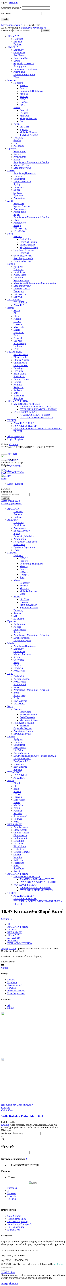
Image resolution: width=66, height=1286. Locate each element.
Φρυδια (17, 140)
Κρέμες (17, 154)
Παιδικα (11, 264)
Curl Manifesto (21, 365)
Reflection (18, 387)
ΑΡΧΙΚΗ (12, 454)
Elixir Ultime (20, 373)
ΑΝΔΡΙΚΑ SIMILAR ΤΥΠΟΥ (35, 415)
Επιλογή (5, 1124)
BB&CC (24, 85)
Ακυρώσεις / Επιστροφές (19, 1224)
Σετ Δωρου (19, 291)
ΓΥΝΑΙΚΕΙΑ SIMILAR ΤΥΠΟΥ (36, 417)
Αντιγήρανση (20, 157)
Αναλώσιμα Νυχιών (23, 258)
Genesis (17, 382)
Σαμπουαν (18, 49)
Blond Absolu (20, 357)
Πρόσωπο (18, 82)
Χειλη (16, 124)
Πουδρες (24, 102)
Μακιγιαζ (12, 80)
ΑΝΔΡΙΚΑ (12, 47)
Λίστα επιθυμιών (15, 436)
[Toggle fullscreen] (8, 1267)
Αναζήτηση (6, 1133)
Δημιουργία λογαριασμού (33, 27)
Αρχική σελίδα (8, 948)
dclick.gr (58, 1264)
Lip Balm (18, 277)
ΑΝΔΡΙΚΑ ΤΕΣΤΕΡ (24, 423)
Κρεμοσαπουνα (21, 280)
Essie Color (25, 239)
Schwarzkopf (20, 343)
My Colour (19, 332)
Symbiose (18, 398)
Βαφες (17, 189)
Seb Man (18, 340)
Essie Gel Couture (28, 242)
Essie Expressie (27, 244)
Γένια (16, 77)
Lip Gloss (24, 126)
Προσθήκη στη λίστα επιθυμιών (17, 1104)
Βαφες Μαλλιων (22, 58)
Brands (10, 307)
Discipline (18, 371)
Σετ (15, 143)
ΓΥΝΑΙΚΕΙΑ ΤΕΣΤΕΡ (25, 425)
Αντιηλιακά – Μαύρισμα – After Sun (31, 162)
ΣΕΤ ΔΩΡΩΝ (14, 299)
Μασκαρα (24, 115)
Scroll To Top (8, 1272)
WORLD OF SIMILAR (25, 412)
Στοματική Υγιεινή (22, 168)
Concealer (24, 110)
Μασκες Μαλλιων (22, 181)
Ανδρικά (18, 41)
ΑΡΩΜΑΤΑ (13, 36)
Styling (17, 60)
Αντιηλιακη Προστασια (25, 173)
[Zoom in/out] (11, 1267)
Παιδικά (17, 44)
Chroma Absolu (21, 360)
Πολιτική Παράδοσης (17, 1221)
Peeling (17, 225)
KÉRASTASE (14, 351)
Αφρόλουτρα (20, 55)
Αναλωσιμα (19, 198)
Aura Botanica (21, 354)
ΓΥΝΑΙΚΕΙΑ (20, 302)
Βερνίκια (18, 236)
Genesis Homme (22, 379)
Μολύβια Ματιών (28, 118)
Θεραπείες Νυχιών (23, 255)
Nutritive (18, 384)
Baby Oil (18, 297)
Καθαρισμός (20, 151)
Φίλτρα (4, 967)
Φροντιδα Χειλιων (29, 135)
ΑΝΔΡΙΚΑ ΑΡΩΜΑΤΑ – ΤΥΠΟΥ (37, 406)
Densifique (19, 368)
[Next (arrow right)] (5, 1270)
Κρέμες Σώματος (22, 206)
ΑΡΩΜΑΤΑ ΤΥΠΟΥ (18, 401)
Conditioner (19, 52)
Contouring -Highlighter (31, 91)
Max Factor (19, 327)
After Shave (19, 71)
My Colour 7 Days (29, 247)
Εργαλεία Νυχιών (22, 261)
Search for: (6, 30)
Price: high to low (16, 993)
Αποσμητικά (20, 66)
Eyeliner (24, 113)
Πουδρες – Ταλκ (22, 288)
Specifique (19, 395)
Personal (18, 338)
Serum (17, 159)
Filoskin (17, 318)
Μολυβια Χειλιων (28, 132)
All (8, 924)
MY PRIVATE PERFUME (27, 404)
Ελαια (16, 220)
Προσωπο (12, 148)
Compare (5, 1107)
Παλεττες (18, 137)
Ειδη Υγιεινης (20, 294)
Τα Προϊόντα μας (15, 1227)
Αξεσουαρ (19, 146)
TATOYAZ (19, 231)
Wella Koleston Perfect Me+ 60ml (22, 1116)
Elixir (16, 316)
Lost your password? (11, 25)
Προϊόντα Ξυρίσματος (24, 74)
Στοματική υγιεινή (22, 286)
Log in (5, 19)
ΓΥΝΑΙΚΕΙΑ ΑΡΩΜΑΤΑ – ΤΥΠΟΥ (38, 409)
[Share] (5, 1267)
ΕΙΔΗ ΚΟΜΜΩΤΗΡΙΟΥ (19, 943)
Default (11, 979)
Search (46, 31)
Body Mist (19, 203)
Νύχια (10, 233)
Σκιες (22, 121)
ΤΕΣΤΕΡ (11, 420)
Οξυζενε (18, 192)
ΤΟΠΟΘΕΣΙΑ (14, 466)
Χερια (16, 214)
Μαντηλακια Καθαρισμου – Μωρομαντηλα (35, 283)
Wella (16, 349)
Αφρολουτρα (20, 209)
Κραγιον (24, 129)
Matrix (17, 329)
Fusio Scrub (19, 376)
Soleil (16, 393)
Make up (24, 93)
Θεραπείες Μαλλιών (24, 63)
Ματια (17, 107)
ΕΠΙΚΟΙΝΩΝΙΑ (15, 472)
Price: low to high (16, 990)
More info (13, 1283)
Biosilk (17, 310)
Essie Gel (24, 253)
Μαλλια (11, 170)
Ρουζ (22, 104)
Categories (6, 919)
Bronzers (24, 88)
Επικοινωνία (13, 1229)
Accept (4, 1283)
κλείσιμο (13, 2)
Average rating (14, 985)
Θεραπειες (19, 187)
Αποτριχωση (20, 222)
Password (6, 13)
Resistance (19, 390)
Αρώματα (18, 266)
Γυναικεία (18, 39)
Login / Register (15, 439)
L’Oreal (17, 321)
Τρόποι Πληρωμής (16, 1218)
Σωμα (10, 200)
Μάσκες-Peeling (21, 165)
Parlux (17, 335)
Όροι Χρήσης (14, 1216)
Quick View (7, 1110)
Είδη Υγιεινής (20, 228)
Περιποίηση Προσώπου (25, 69)
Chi (15, 313)
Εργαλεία (18, 195)
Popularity (12, 982)
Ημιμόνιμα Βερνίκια (24, 250)
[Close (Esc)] (2, 1267)
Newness (11, 988)
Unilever (18, 346)
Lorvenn (18, 324)
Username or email (11, 8)
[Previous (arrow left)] (2, 1270)
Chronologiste (20, 362)
